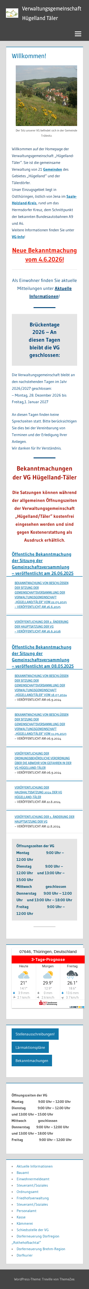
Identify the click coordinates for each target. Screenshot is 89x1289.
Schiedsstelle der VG (33, 1229)
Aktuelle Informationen (35, 1166)
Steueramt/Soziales (32, 1185)
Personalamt (27, 1210)
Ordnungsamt (28, 1191)
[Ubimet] (77, 1007)
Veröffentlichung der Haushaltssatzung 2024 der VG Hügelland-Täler (38, 792)
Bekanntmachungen (32, 1060)
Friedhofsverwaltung (33, 1198)
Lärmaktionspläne (30, 1047)
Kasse (21, 1217)
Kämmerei (25, 1223)
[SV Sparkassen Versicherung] (48, 1004)
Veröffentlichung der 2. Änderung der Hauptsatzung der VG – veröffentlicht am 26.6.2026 (41, 626)
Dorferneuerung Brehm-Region (41, 1249)
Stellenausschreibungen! (35, 1034)
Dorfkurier (25, 1255)
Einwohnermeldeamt (33, 1179)
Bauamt (23, 1172)
